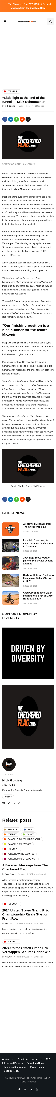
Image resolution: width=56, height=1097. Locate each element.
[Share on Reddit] (22, 119)
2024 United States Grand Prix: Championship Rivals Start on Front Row (26, 914)
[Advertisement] (28, 54)
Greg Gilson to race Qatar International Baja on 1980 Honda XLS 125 (38, 595)
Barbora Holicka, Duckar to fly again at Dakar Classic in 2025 (38, 578)
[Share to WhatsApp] (16, 119)
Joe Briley (8, 923)
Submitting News (35, 1063)
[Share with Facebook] (4, 119)
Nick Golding (10, 106)
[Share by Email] (28, 119)
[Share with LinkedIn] (10, 119)
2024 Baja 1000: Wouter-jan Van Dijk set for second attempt (38, 560)
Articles (8, 796)
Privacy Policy (37, 1067)
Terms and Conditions (15, 1067)
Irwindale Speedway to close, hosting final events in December (38, 543)
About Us (37, 1059)
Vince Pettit (9, 874)
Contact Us (7, 1059)
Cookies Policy (11, 1071)
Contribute (23, 1059)
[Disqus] (28, 1011)
